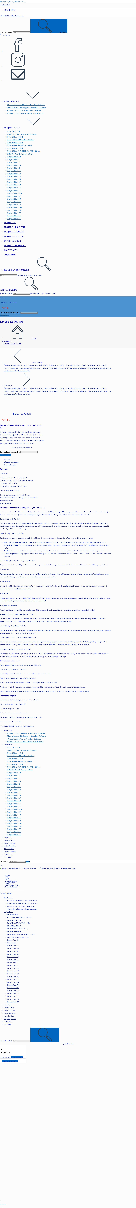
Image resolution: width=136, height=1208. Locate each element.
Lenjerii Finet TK (14, 820)
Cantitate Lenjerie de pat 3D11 (10, 312)
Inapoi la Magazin (17, 1057)
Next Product (8, 385)
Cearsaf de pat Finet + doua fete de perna (24, 739)
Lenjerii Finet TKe (14, 823)
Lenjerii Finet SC (14, 803)
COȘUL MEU (9, 10)
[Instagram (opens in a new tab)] (18, 66)
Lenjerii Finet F (13, 775)
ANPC (7, 884)
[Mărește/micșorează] (0, 1204)
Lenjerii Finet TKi (14, 826)
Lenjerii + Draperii (10, 840)
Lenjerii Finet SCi (14, 806)
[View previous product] (17, 362)
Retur (6, 879)
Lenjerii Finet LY (14, 798)
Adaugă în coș (4, 315)
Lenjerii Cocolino (9, 846)
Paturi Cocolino (9, 849)
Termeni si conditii (11, 881)
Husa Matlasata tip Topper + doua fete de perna (26, 736)
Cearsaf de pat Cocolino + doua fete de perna (25, 741)
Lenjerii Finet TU (14, 832)
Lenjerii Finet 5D (14, 772)
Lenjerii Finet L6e (14, 787)
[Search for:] (31, 289)
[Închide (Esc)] (5, 1204)
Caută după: (4, 861)
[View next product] (26, 385)
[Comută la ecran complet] (2, 1204)
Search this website (6, 32)
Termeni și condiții (11, 887)
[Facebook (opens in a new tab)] (18, 51)
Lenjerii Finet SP (14, 812)
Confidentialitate (10, 882)
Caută (28, 861)
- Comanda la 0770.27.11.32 (12, 15)
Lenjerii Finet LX (14, 795)
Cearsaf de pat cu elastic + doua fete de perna (26, 733)
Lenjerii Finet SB (14, 801)
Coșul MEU (7, 857)
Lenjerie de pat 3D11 (12, 343)
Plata (6, 876)
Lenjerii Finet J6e (14, 781)
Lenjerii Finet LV (14, 792)
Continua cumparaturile (10, 1061)
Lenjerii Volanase (9, 843)
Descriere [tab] (7, 459)
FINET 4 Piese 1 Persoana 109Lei (20, 770)
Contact (7, 875)
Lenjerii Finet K (13, 784)
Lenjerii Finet (8, 744)
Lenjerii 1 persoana (10, 851)
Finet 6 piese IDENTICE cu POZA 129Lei (23, 767)
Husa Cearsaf (8, 730)
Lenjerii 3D (7, 837)
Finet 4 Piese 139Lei (15, 758)
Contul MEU (8, 854)
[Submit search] (44, 1034)
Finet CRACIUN (13, 747)
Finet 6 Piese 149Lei (15, 764)
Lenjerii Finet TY (14, 834)
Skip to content (5, 5)
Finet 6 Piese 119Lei (15, 753)
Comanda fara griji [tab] (10, 465)
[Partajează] (4, 1204)
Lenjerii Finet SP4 (14, 815)
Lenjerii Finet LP (14, 789)
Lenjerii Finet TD (14, 817)
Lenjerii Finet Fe (13, 778)
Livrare (7, 878)
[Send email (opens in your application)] (18, 81)
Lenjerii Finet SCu (14, 809)
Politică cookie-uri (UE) (12, 885)
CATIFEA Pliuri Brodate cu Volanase (22, 750)
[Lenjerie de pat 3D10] (57, 371)
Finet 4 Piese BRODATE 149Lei (19, 761)
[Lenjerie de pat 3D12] (57, 394)
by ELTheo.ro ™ (68, 1044)
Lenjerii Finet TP (14, 829)
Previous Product (37, 362)
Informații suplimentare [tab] (11, 462)
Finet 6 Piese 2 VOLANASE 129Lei (20, 756)
